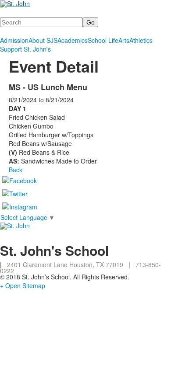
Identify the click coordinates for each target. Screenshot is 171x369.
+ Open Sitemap (22, 285)
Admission (14, 40)
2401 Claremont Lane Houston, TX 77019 (65, 264)
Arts (123, 40)
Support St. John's (25, 49)
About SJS (42, 40)
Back (15, 169)
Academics (72, 40)
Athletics (141, 40)
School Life (103, 40)
